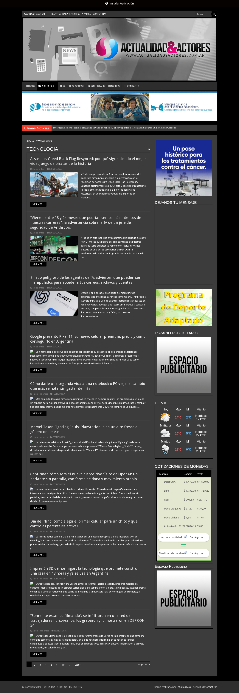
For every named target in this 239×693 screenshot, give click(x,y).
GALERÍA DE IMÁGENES (105, 86)
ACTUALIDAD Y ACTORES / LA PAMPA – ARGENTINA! (79, 14)
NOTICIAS (48, 86)
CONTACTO (133, 86)
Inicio (32, 141)
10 (63, 664)
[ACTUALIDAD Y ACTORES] (119, 49)
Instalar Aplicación (121, 3)
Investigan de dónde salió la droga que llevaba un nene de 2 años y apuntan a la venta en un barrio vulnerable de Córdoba (114, 127)
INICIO (30, 86)
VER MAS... (38, 204)
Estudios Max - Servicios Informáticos (197, 687)
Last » (78, 664)
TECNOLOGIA (55, 169)
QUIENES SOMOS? (73, 86)
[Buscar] (214, 14)
